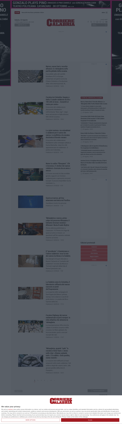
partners (10, 409)
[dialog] (61, 409)
